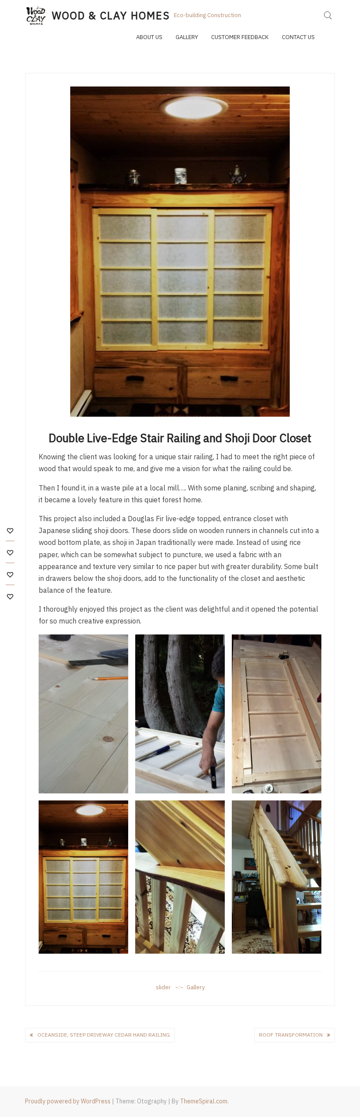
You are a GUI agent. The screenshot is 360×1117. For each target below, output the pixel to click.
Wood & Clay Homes (111, 15)
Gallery (187, 37)
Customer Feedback (240, 37)
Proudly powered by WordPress (68, 1101)
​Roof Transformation (291, 1034)
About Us (149, 37)
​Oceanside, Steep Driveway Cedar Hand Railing (103, 1034)
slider (163, 987)
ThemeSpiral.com (203, 1101)
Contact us (298, 37)
